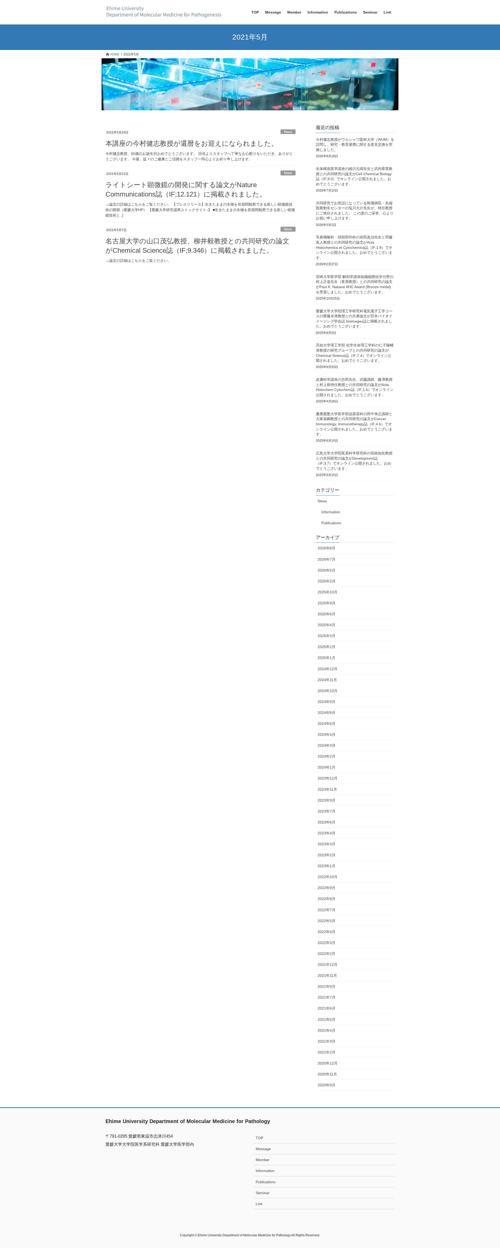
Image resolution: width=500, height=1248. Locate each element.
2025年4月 (326, 625)
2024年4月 (326, 734)
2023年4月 (326, 833)
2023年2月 (326, 855)
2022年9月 (326, 888)
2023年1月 (326, 866)
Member (263, 1160)
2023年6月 (326, 822)
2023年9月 (326, 800)
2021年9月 (326, 986)
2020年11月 (327, 1074)
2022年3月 (326, 943)
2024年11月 (327, 680)
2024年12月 (328, 669)
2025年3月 (326, 636)
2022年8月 (326, 899)
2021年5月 (326, 1019)
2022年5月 (326, 921)
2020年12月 (328, 1063)
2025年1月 (326, 658)
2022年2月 (326, 954)
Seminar (263, 1193)
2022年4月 (326, 932)
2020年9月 (326, 1085)
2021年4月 (326, 1030)
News (288, 132)
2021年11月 (327, 975)
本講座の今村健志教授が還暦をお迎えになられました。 (191, 143)
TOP (259, 1138)
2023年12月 (328, 778)
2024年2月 (326, 756)
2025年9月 (326, 603)
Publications (331, 523)
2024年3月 (326, 745)
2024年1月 (326, 767)
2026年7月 (326, 559)
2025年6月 (326, 614)
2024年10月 (328, 691)
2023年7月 (326, 811)
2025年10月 (328, 592)
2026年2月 (326, 581)
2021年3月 (326, 1041)
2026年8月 (326, 548)
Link (259, 1204)
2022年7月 (326, 910)
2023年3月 (326, 844)
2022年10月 (328, 877)
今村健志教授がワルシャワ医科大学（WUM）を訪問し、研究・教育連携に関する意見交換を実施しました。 (355, 144)
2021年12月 (328, 964)
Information (330, 512)
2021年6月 (326, 1008)
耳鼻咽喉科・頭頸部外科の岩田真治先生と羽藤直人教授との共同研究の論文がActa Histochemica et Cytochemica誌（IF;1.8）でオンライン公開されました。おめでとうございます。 (354, 247)
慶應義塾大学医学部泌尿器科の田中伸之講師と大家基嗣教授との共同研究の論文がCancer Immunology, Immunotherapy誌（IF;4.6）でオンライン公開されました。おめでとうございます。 (354, 424)
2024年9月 (326, 702)
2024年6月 (326, 723)
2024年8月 (326, 713)
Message (263, 1149)
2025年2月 (326, 647)
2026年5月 (326, 570)
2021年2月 (326, 1052)
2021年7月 (326, 997)
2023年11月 (327, 789)
